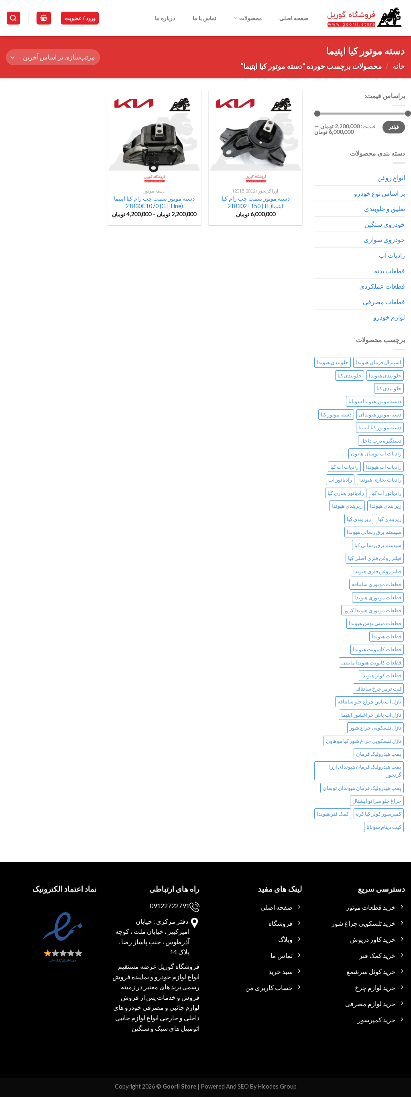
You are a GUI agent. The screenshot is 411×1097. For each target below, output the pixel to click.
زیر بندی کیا (359, 519)
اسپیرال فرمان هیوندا (378, 362)
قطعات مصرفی (384, 302)
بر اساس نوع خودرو (379, 193)
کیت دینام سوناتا (383, 827)
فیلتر (394, 127)
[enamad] (62, 944)
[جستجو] (13, 18)
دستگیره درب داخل (380, 440)
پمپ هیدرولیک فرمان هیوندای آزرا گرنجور (365, 770)
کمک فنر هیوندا (333, 813)
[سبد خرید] (44, 18)
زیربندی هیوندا (347, 505)
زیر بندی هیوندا (385, 505)
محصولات (250, 17)
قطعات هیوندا (386, 636)
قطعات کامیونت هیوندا (377, 649)
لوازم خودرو (389, 317)
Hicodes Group (277, 1086)
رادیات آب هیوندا (383, 466)
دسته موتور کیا (336, 414)
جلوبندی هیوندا (332, 362)
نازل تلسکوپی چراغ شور (375, 727)
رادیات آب (392, 255)
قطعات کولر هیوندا (381, 675)
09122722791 (169, 905)
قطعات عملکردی (382, 286)
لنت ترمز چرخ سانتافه (378, 688)
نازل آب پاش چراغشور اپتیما (371, 715)
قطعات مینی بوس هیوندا (375, 623)
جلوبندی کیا (350, 375)
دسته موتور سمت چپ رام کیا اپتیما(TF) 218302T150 (256, 202)
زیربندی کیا (389, 519)
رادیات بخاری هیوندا (380, 479)
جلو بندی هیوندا (385, 375)
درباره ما (165, 17)
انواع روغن (391, 177)
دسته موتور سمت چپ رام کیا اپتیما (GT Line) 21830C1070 (154, 202)
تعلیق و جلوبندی (384, 208)
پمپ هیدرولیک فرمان (378, 753)
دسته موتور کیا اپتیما (379, 427)
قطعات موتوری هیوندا (377, 597)
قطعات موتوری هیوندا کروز (372, 610)
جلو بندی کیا (388, 388)
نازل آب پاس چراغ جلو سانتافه (369, 701)
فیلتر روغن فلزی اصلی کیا (374, 558)
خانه (399, 66)
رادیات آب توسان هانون (376, 453)
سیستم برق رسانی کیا (377, 545)
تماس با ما (204, 17)
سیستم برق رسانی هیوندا (374, 532)
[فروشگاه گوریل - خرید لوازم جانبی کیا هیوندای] (365, 18)
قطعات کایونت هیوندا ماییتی (371, 662)
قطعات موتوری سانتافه (376, 584)
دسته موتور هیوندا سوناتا (374, 401)
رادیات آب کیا (344, 466)
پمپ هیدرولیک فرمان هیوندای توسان (362, 788)
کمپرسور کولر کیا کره (378, 813)
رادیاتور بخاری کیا (346, 493)
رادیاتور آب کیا (386, 493)
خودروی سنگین (384, 224)
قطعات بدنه (389, 271)
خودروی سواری (384, 239)
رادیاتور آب (340, 479)
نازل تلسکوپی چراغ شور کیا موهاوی (363, 741)
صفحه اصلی (293, 17)
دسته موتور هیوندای (380, 414)
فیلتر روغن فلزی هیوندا (377, 571)
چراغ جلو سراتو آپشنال (376, 801)
